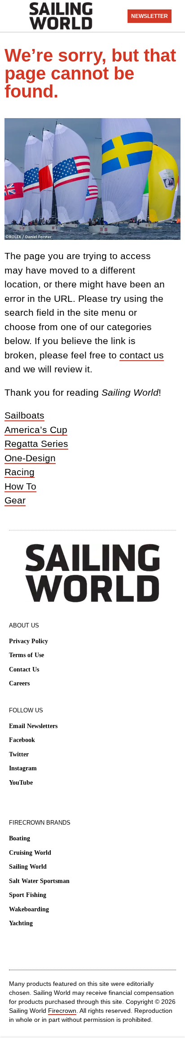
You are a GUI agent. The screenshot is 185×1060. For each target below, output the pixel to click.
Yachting (21, 923)
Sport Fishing (27, 895)
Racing (19, 472)
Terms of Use (26, 655)
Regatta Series (36, 443)
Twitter (19, 754)
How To (20, 486)
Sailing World (28, 866)
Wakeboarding (29, 909)
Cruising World (30, 852)
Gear (15, 500)
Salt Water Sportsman (39, 881)
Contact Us (24, 669)
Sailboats (24, 415)
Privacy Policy (28, 641)
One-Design (30, 458)
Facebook (22, 740)
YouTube (21, 782)
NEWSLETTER (149, 16)
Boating (19, 838)
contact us (141, 355)
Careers (19, 683)
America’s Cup (35, 429)
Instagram (23, 768)
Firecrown (62, 1010)
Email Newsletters (33, 726)
